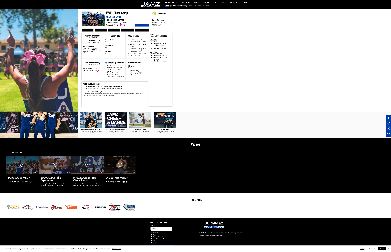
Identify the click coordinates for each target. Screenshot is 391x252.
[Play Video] (22, 165)
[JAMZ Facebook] (388, 118)
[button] (167, 6)
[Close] (388, 248)
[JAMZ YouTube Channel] (388, 133)
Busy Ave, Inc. (237, 233)
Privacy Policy (116, 249)
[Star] (154, 13)
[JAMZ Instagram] (388, 123)
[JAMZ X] (388, 128)
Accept (382, 249)
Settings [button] (362, 249)
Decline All (372, 249)
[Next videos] (139, 164)
